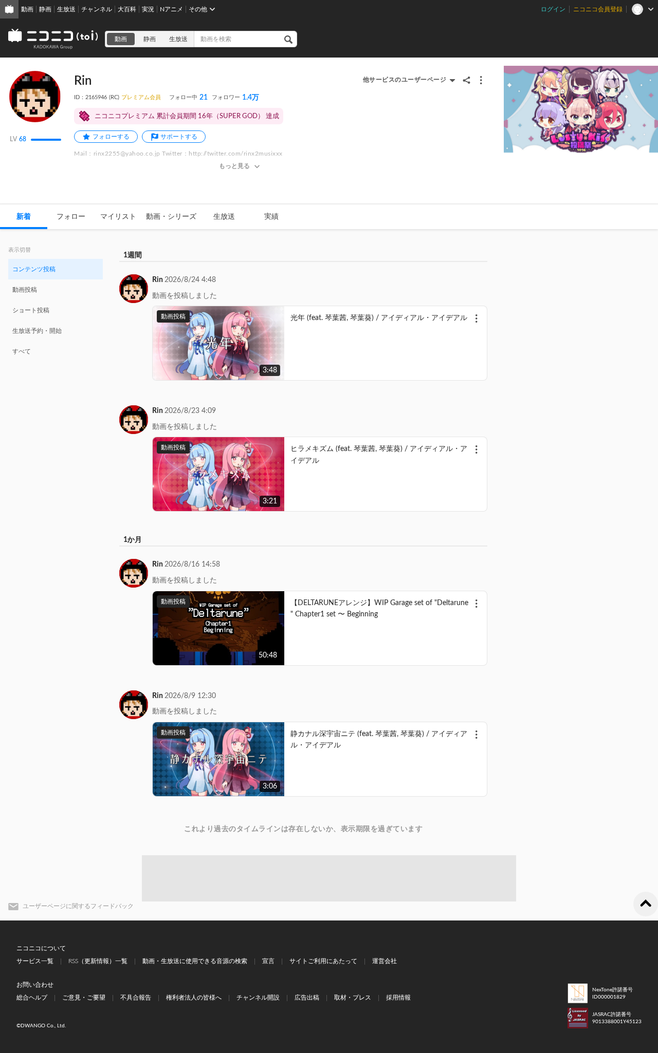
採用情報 (398, 997)
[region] (55, 310)
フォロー (71, 216)
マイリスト (118, 216)
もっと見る (234, 166)
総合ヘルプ (31, 997)
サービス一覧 (34, 961)
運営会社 (384, 961)
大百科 (127, 9)
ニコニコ (53, 39)
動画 (27, 9)
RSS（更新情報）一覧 (97, 961)
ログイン (553, 9)
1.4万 (235, 97)
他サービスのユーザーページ (405, 80)
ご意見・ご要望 (83, 997)
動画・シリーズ (171, 216)
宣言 (268, 961)
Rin (157, 280)
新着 (23, 216)
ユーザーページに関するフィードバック (78, 906)
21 (188, 97)
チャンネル (96, 9)
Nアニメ (171, 9)
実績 (271, 216)
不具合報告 (135, 997)
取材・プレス (352, 997)
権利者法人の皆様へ (194, 997)
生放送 (66, 9)
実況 (148, 9)
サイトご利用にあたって (323, 961)
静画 (45, 9)
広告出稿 (307, 997)
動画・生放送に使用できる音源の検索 (194, 961)
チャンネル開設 (258, 997)
